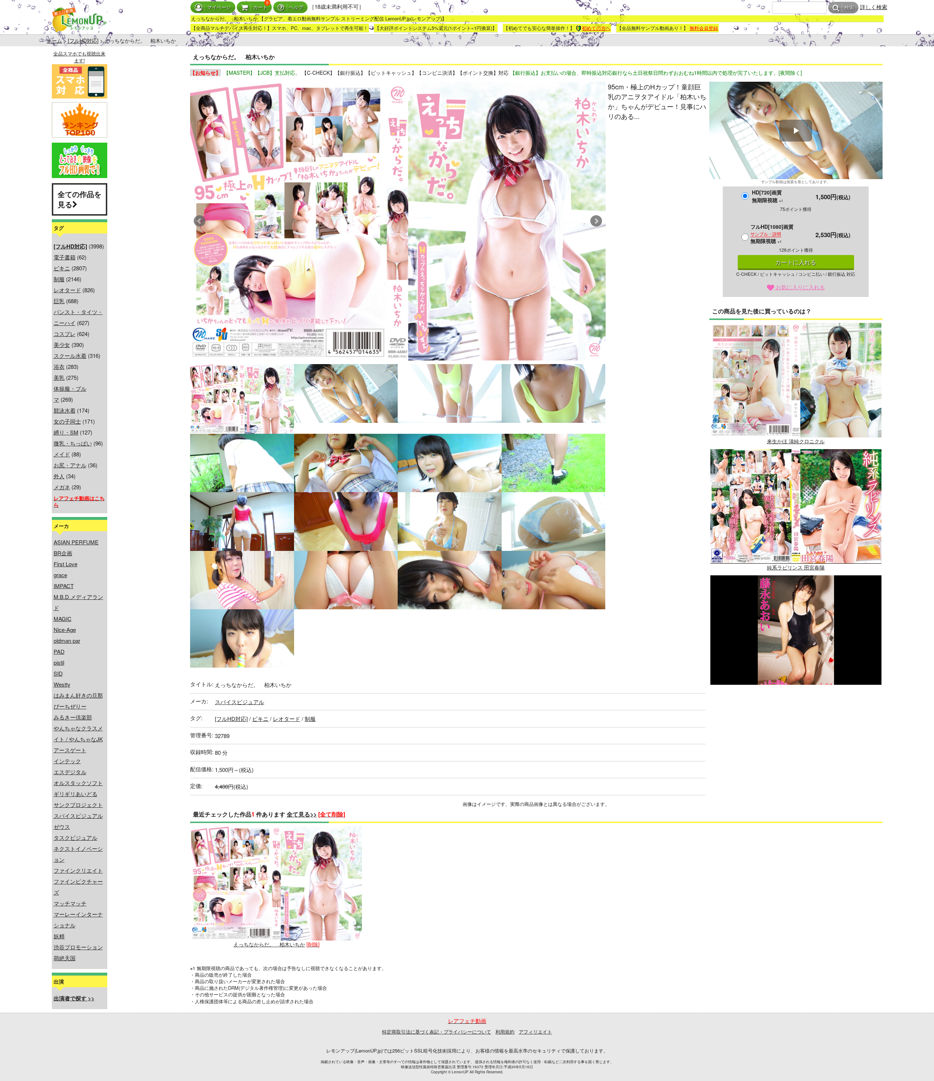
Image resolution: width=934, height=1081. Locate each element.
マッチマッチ (70, 903)
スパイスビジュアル (78, 815)
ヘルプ (296, 7)
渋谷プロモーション (78, 947)
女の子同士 (67, 421)
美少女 (62, 344)
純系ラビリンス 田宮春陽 (796, 567)
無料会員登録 (704, 27)
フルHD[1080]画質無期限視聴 (772, 233)
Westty (62, 684)
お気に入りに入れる (799, 287)
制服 (59, 279)
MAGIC (63, 618)
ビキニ (62, 268)
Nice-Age (65, 629)
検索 (849, 8)
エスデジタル (70, 772)
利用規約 (504, 1031)
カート (260, 7)
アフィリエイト (535, 1031)
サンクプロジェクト (78, 804)
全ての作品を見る (79, 199)
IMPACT (64, 586)
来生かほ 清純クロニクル (796, 441)
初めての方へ (596, 27)
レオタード (67, 290)
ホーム (54, 40)
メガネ (62, 487)
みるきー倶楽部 (73, 717)
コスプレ (65, 333)
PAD (59, 651)
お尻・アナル (70, 465)
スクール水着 (70, 355)
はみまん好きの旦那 (78, 695)
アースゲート (70, 750)
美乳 (59, 377)
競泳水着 (65, 410)
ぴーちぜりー (70, 706)
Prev (199, 221)
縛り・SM (66, 432)
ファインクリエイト (78, 870)
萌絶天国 (65, 958)
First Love (65, 564)
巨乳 (59, 301)
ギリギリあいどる (75, 794)
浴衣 (59, 366)
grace (60, 575)
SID (58, 673)
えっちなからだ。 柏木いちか (269, 944)
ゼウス (62, 826)
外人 (59, 476)
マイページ (219, 7)
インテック (67, 761)
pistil (59, 662)
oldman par (67, 640)
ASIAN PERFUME (76, 542)
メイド (62, 454)
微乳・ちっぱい (73, 443)
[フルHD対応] (83, 40)
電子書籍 (65, 257)
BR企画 (63, 553)
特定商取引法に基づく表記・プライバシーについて (436, 1031)
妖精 (59, 936)
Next (596, 221)
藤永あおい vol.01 (795, 693)
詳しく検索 (873, 7)
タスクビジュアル (75, 837)
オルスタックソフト (78, 783)
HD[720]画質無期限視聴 (767, 196)
